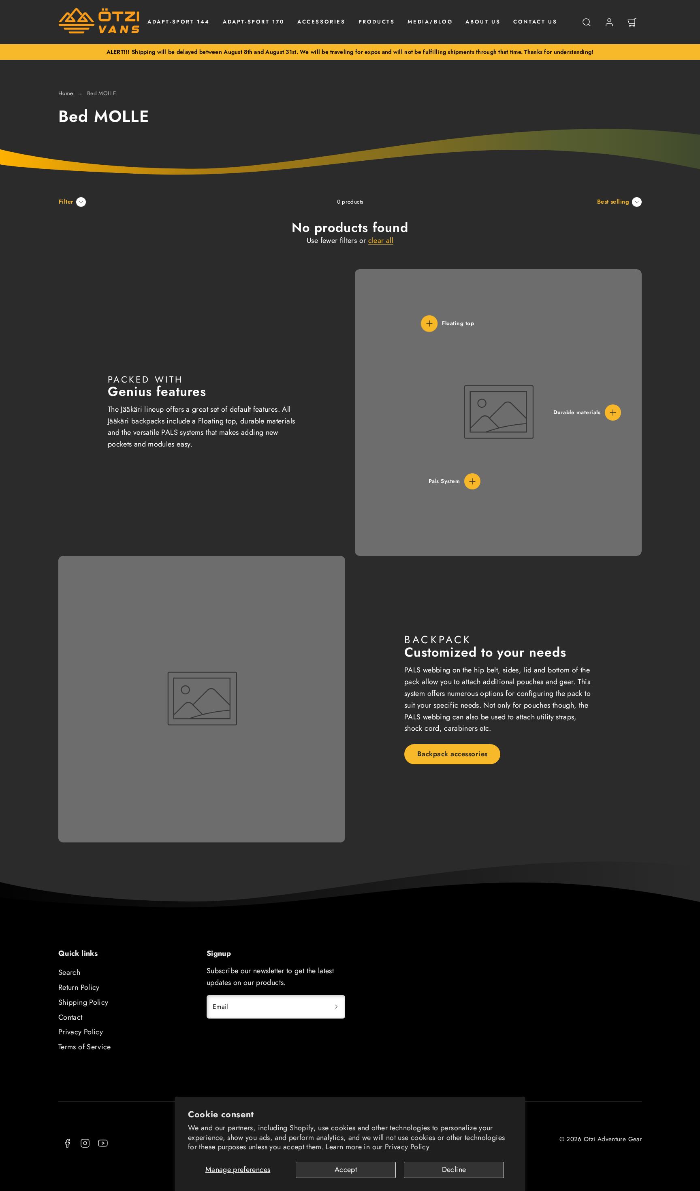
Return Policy (79, 987)
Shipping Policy (83, 1002)
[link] (609, 22)
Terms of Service (84, 1047)
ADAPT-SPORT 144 (178, 22)
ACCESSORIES (321, 22)
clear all (380, 240)
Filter (66, 202)
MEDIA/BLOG (430, 22)
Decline (454, 1169)
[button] (586, 22)
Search (69, 972)
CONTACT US (535, 22)
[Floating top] (429, 323)
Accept (346, 1169)
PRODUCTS (377, 22)
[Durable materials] (613, 412)
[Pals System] (472, 481)
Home (65, 93)
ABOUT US (482, 22)
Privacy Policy (407, 1147)
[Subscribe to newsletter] (336, 1007)
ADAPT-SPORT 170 (253, 22)
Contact (70, 1017)
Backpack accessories (452, 754)
